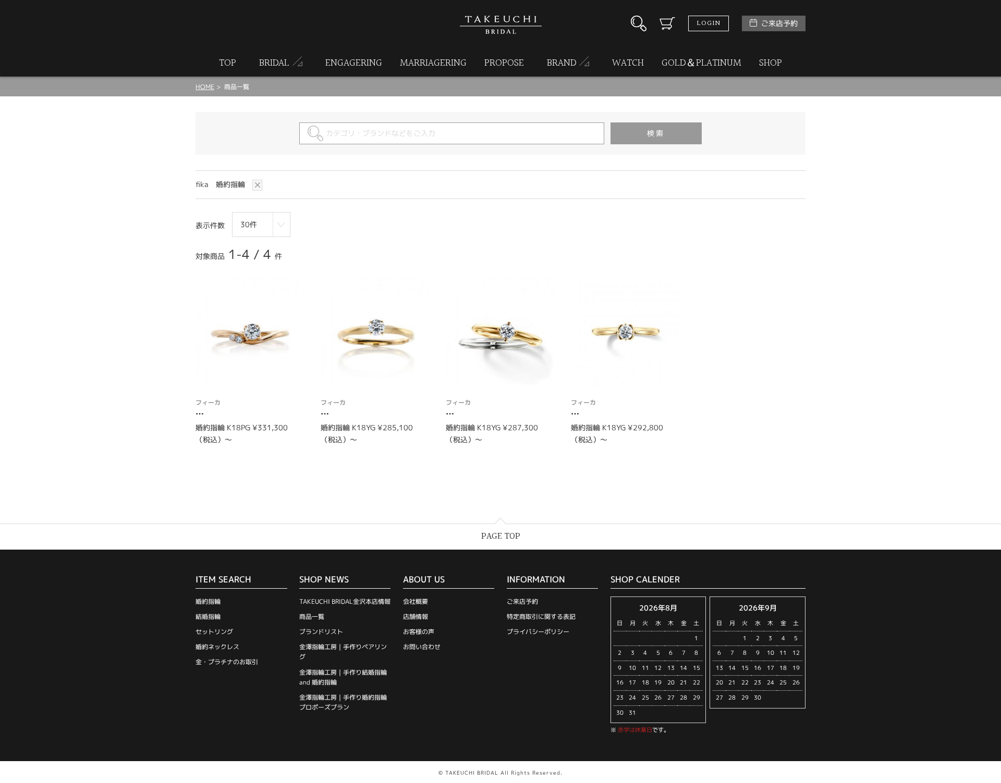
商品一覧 (311, 616)
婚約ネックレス (217, 646)
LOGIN (709, 23)
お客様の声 (418, 631)
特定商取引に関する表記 (541, 616)
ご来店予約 (779, 23)
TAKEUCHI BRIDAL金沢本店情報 (344, 601)
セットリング (214, 631)
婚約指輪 (208, 601)
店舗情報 (415, 616)
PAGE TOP (500, 536)
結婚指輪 (208, 616)
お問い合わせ (422, 646)
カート (667, 23)
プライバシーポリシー (538, 631)
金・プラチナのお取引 (227, 661)
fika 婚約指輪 (221, 184)
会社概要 (415, 601)
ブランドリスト (321, 631)
